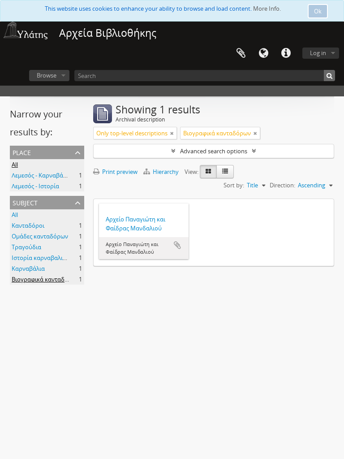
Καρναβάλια (28, 268)
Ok (318, 11)
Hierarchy (165, 172)
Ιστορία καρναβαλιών (41, 258)
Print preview (119, 172)
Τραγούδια (26, 247)
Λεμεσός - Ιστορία (35, 186)
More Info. (267, 8)
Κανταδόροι (28, 225)
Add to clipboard (177, 245)
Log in (318, 53)
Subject (25, 202)
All (15, 164)
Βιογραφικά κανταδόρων (45, 279)
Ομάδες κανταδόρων (40, 236)
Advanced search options (213, 151)
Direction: (282, 185)
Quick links (286, 53)
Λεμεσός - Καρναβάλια (42, 175)
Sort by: (234, 185)
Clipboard (241, 53)
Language (263, 53)
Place (22, 152)
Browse (46, 75)
